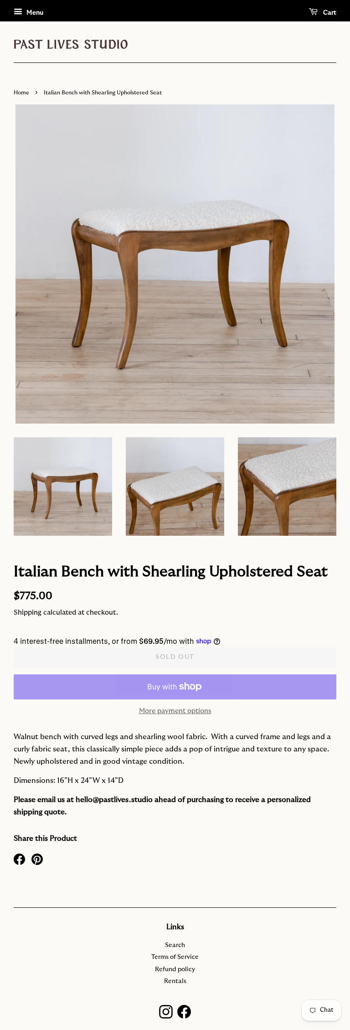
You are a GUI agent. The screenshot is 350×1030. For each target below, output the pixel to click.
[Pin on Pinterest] (37, 859)
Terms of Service (175, 957)
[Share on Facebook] (19, 859)
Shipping (27, 612)
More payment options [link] (175, 711)
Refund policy (175, 969)
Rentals (175, 981)
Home (21, 92)
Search (175, 945)
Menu (34, 13)
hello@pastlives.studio (114, 799)
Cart (328, 13)
